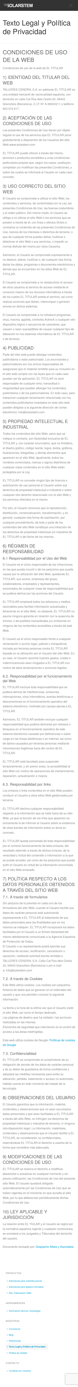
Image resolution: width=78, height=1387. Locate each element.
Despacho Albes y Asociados (55, 1247)
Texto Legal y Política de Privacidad (27, 1346)
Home (15, 41)
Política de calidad (18, 1352)
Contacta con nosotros (20, 1370)
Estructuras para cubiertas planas (25, 1280)
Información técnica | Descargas (24, 1310)
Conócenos (14, 1328)
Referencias (15, 1340)
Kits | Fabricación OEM (20, 1292)
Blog (11, 1334)
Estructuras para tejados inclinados (26, 1286)
